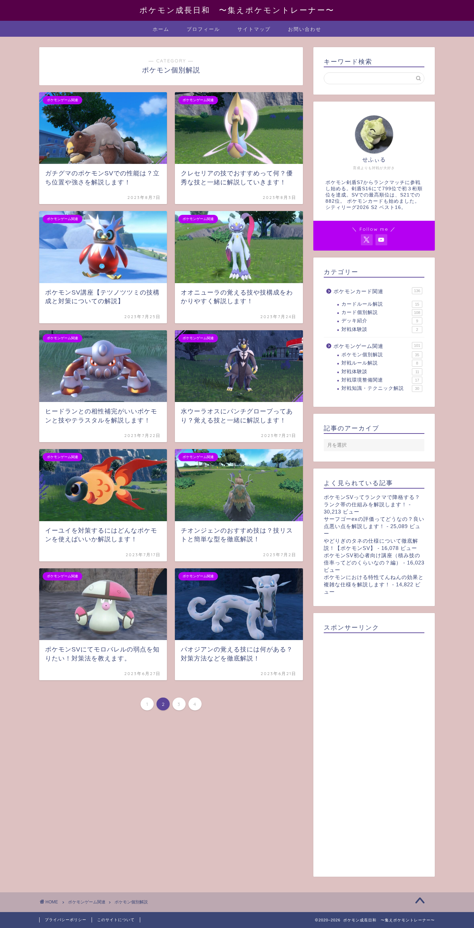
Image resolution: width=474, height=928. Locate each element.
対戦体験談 (379, 329)
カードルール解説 (380, 304)
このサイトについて (116, 920)
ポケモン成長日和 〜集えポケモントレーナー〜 (237, 10)
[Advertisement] (374, 753)
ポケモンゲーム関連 (376, 346)
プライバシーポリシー (65, 920)
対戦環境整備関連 (380, 380)
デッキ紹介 (379, 320)
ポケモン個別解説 (380, 354)
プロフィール (203, 29)
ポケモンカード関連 (376, 291)
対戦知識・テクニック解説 (380, 388)
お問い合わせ (304, 29)
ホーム (161, 29)
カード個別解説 (380, 312)
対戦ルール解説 (379, 363)
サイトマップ (254, 29)
